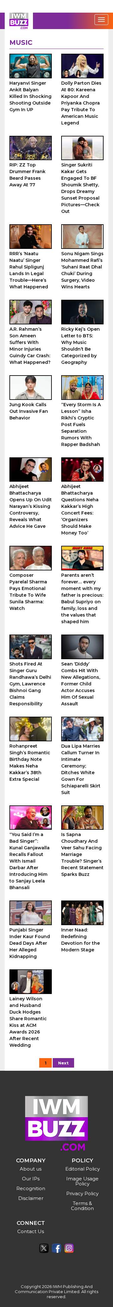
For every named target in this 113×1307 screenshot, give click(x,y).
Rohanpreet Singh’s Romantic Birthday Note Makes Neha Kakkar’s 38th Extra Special (29, 762)
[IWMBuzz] (19, 21)
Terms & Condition (82, 1205)
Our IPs (31, 1179)
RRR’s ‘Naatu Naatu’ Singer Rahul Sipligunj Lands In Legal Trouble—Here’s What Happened (28, 270)
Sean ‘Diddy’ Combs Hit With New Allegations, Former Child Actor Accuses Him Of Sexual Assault (80, 684)
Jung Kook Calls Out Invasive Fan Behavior (28, 411)
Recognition (30, 1188)
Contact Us (30, 1231)
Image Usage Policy (82, 1181)
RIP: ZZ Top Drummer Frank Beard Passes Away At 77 (27, 175)
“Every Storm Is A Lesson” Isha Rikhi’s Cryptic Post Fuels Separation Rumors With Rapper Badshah (81, 424)
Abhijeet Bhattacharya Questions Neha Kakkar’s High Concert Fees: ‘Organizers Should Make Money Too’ (80, 510)
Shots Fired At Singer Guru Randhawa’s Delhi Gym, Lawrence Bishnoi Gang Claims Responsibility (30, 684)
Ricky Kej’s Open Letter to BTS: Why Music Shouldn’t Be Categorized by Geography (80, 345)
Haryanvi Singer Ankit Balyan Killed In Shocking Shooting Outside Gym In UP (30, 96)
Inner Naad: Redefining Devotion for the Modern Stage (80, 940)
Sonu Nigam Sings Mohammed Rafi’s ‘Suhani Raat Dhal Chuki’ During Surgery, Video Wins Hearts (82, 270)
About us (30, 1169)
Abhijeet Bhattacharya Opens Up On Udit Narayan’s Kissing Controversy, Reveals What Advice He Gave (30, 506)
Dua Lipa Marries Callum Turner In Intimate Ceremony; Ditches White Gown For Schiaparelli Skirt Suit (80, 769)
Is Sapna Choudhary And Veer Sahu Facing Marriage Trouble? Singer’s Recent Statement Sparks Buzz (82, 854)
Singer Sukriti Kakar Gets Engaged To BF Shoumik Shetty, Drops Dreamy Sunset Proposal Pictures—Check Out (80, 188)
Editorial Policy (82, 1169)
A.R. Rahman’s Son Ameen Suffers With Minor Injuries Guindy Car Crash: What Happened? (30, 345)
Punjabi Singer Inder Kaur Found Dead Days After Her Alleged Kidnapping (29, 943)
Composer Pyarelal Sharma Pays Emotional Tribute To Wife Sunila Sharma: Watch (28, 591)
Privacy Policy (82, 1193)
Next (63, 1062)
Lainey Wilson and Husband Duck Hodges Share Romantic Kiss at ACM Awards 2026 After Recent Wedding (28, 1022)
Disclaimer (30, 1198)
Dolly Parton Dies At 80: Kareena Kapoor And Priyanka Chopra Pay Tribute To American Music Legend (81, 103)
